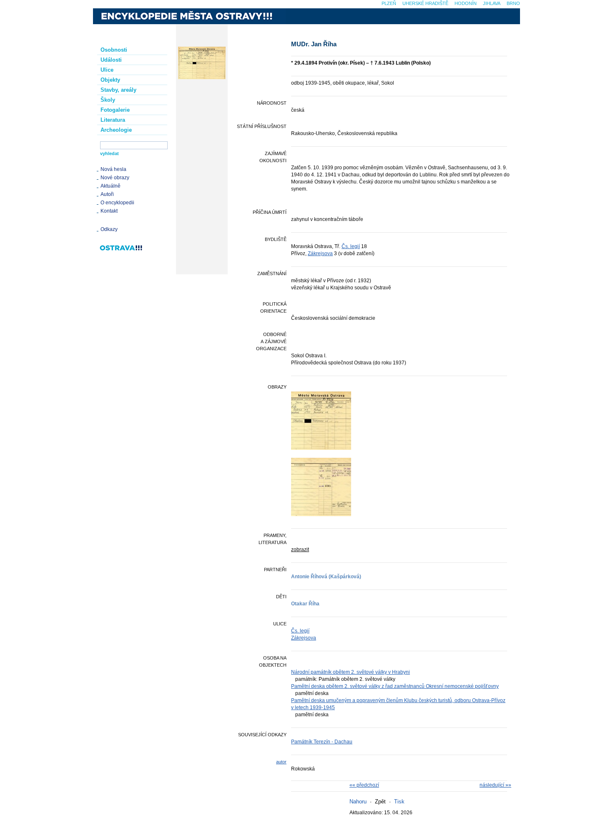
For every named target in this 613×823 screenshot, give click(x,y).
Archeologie (116, 130)
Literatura (112, 120)
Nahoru (358, 801)
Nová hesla (113, 169)
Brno (513, 3)
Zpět (380, 801)
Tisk (399, 801)
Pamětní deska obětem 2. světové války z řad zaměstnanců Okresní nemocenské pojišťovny (395, 686)
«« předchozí (364, 785)
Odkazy (109, 229)
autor (281, 761)
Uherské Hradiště (425, 3)
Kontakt (109, 211)
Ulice (106, 70)
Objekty (110, 80)
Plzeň (389, 3)
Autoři (107, 194)
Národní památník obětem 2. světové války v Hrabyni (350, 672)
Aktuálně (110, 186)
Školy (107, 100)
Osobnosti (113, 50)
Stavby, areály (118, 90)
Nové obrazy (114, 178)
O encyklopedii (117, 203)
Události (111, 60)
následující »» (495, 785)
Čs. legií (351, 246)
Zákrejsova (320, 253)
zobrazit (300, 549)
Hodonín (466, 3)
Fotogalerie (115, 110)
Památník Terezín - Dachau (321, 742)
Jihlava (491, 3)
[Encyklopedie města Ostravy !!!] (189, 16)
